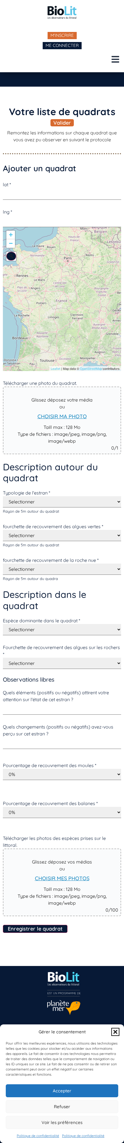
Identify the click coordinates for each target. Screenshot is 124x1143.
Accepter (62, 1090)
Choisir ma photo (62, 416)
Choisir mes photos (62, 878)
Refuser (62, 1106)
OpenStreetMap (91, 368)
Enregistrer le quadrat (35, 928)
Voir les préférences (62, 1122)
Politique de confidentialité (38, 1136)
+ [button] (11, 234)
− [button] (11, 243)
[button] (115, 1032)
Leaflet (55, 368)
